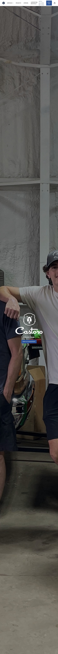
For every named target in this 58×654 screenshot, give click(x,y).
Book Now (49, 3)
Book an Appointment (29, 341)
